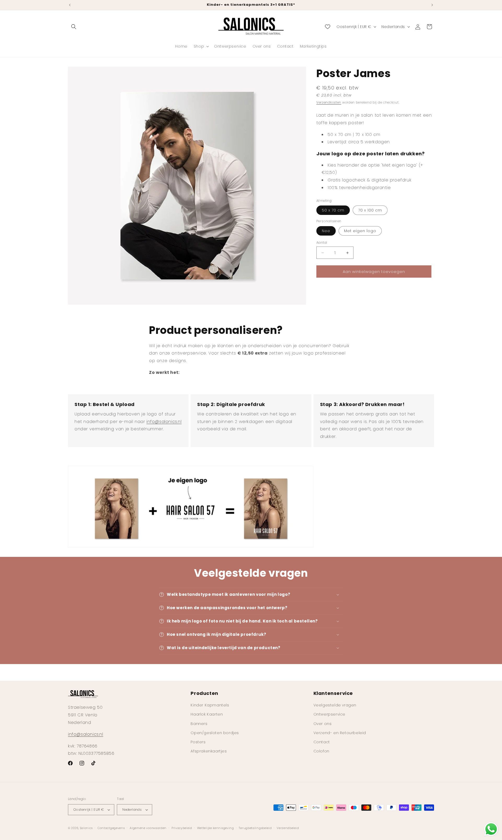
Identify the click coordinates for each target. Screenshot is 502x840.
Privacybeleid (182, 828)
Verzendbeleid (288, 828)
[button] (73, 26)
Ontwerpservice (329, 714)
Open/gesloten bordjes (215, 732)
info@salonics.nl (164, 422)
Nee (326, 230)
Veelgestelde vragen (334, 705)
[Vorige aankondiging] (70, 5)
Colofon (321, 751)
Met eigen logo (360, 230)
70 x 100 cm (370, 210)
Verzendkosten (328, 102)
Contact (321, 742)
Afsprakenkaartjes (209, 751)
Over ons (322, 723)
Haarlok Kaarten (207, 714)
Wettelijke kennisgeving (215, 828)
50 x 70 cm (333, 210)
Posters (198, 742)
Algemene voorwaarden (148, 828)
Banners (199, 723)
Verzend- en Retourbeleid (339, 732)
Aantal (321, 242)
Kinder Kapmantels (210, 705)
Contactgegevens (111, 828)
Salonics (86, 828)
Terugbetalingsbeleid (255, 828)
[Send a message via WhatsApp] (491, 829)
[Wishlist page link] (327, 26)
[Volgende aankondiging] (432, 5)
